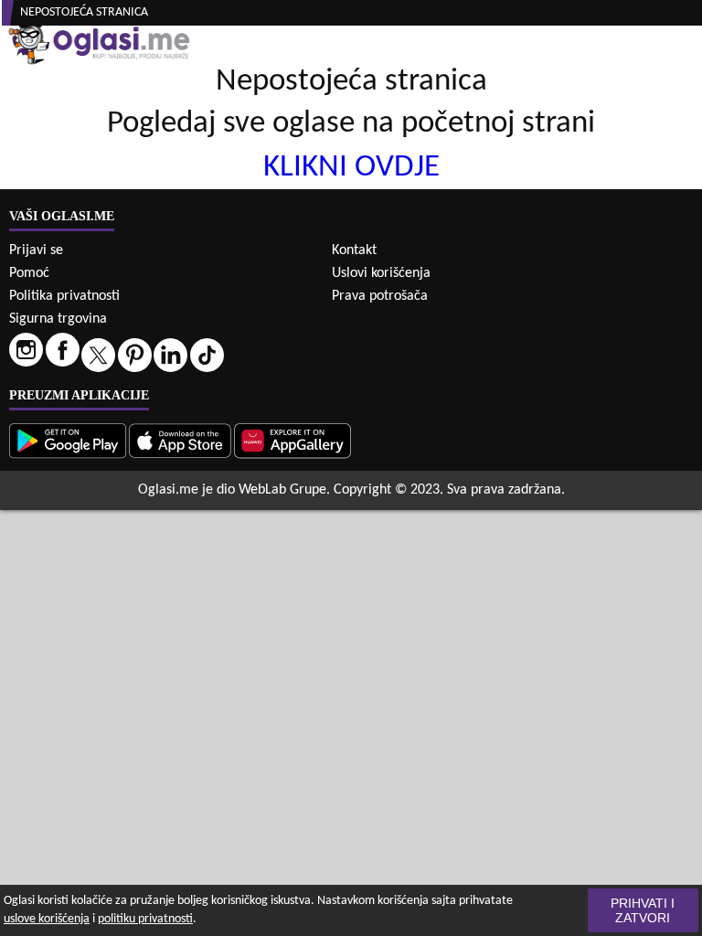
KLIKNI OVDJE (351, 168)
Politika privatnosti (64, 296)
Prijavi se (36, 250)
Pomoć (29, 273)
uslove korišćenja (47, 919)
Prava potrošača (380, 296)
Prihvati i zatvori (643, 910)
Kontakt (354, 250)
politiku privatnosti (145, 919)
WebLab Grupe (282, 490)
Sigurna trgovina (58, 319)
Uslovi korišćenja (381, 273)
